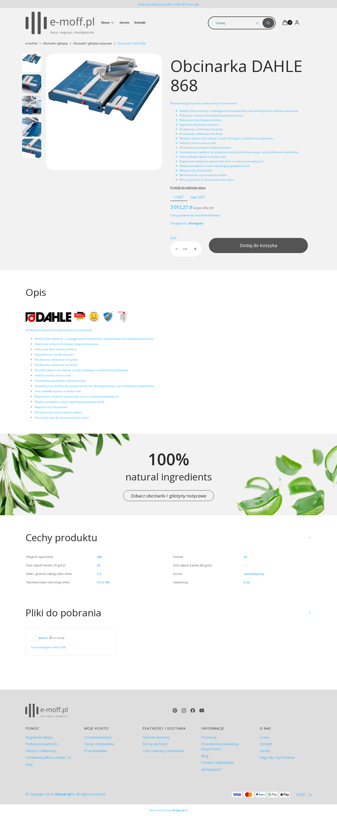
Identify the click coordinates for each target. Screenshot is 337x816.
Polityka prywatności (41, 744)
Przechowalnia (95, 750)
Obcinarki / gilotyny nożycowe (92, 43)
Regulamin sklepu (39, 737)
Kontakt (266, 744)
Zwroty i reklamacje (40, 750)
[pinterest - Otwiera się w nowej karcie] (175, 710)
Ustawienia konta (97, 737)
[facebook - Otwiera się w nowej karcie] (193, 710)
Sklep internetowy (167, 810)
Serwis (265, 750)
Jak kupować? (211, 769)
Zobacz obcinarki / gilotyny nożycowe (168, 496)
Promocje (209, 737)
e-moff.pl (31, 43)
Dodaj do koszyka (258, 245)
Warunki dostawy (156, 737)
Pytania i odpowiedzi (217, 762)
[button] (268, 23)
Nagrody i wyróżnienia (277, 757)
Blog (204, 755)
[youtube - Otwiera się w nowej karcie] (201, 710)
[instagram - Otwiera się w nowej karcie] (184, 710)
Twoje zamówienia (99, 744)
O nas (264, 737)
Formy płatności (155, 744)
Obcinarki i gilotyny (55, 43)
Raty (29, 764)
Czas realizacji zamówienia (163, 750)
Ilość (173, 238)
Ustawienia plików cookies (46, 757)
